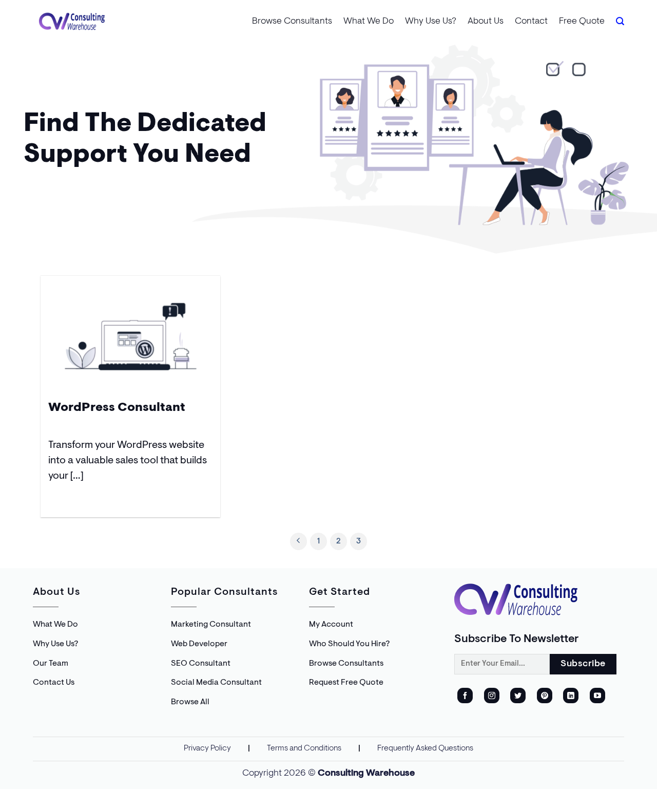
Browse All (190, 702)
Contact (531, 21)
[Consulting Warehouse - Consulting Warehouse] (72, 21)
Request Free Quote (346, 683)
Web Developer (199, 644)
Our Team (50, 664)
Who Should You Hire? (349, 644)
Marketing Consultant (211, 625)
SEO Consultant (200, 664)
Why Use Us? (430, 21)
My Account (331, 625)
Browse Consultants (292, 21)
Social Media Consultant (216, 683)
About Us (486, 21)
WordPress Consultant (116, 408)
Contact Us (53, 683)
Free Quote (582, 21)
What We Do (368, 21)
